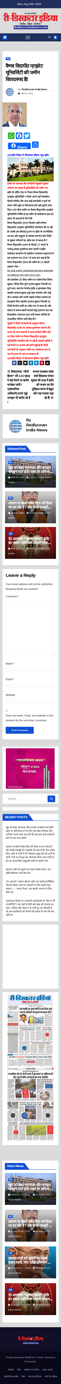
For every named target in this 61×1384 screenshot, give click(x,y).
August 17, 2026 (21, 1268)
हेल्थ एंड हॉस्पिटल (35, 1376)
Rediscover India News (34, 89)
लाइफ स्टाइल (47, 1369)
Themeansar (30, 1361)
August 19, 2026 (21, 1231)
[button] (49, 37)
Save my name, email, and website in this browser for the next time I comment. (29, 718)
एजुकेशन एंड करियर (31, 1369)
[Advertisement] (30, 956)
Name (10, 663)
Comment (12, 596)
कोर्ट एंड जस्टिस (51, 1376)
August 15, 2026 (21, 1305)
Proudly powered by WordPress (21, 1357)
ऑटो (19, 1369)
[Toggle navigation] (27, 37)
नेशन (10, 1253)
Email (10, 679)
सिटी (8, 59)
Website (10, 695)
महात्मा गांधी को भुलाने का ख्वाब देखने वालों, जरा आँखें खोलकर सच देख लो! (30, 1262)
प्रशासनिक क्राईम (11, 1376)
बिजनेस (11, 1369)
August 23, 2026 (21, 1195)
